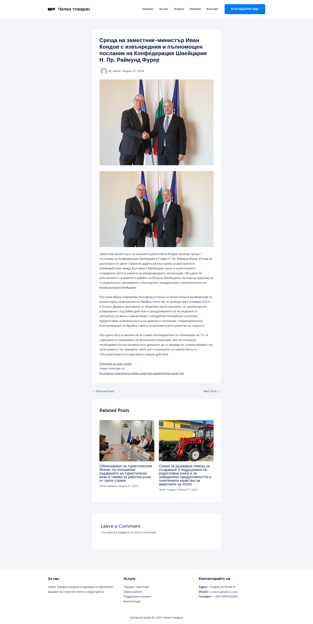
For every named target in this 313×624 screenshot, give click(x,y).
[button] (245, 9)
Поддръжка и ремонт (137, 596)
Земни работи (132, 592)
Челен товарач (74, 9)
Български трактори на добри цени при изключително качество (141, 373)
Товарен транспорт (136, 587)
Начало (148, 9)
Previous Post (103, 391)
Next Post (212, 391)
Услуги (179, 9)
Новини (195, 9)
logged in (124, 532)
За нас (163, 9)
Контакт (212, 9)
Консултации (132, 601)
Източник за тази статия (115, 364)
